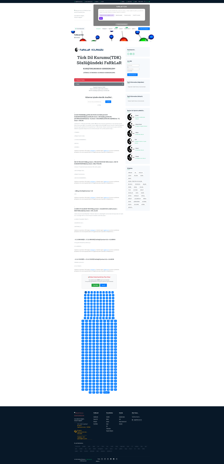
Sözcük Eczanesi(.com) (79, 415)
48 (106, 303)
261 (83, 366)
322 (86, 383)
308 (108, 378)
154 (94, 335)
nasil (90, 448)
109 (112, 321)
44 (94, 303)
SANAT (129, 178)
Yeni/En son (127, 28)
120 (115, 323)
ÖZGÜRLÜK (137, 184)
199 (112, 346)
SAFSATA (130, 207)
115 (97, 323)
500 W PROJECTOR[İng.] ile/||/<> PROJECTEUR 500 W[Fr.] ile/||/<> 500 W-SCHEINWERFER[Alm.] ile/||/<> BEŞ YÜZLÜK (96, 163)
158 (108, 335)
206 (101, 349)
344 (94, 389)
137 (104, 329)
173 (90, 341)
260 (115, 363)
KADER (142, 193)
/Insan (136, 115)
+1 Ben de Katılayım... (144, 28)
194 (94, 346)
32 (88, 301)
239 (112, 358)
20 (113, 295)
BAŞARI (144, 184)
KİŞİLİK (129, 204)
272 (86, 369)
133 (90, 329)
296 (101, 375)
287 (104, 372)
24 (94, 298)
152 (86, 335)
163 (90, 338)
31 (85, 301)
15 (97, 295)
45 (97, 303)
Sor (101, 18)
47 (103, 303)
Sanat (107, 421)
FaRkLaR (130, 172)
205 (97, 349)
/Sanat (137, 148)
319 (112, 381)
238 (108, 358)
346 (101, 389)
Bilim (107, 419)
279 (112, 369)
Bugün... (123, 1)
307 (104, 378)
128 (108, 326)
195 (97, 346)
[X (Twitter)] (102, 459)
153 (90, 335)
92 (88, 318)
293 (90, 375)
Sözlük (115, 28)
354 (101, 392)
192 (86, 346)
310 (115, 378)
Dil (107, 426)
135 (97, 329)
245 (97, 361)
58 (106, 306)
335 (97, 386)
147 (104, 332)
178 (108, 341)
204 (94, 349)
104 (94, 321)
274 (94, 369)
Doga (126, 448)
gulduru (120, 448)
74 (94, 312)
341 (83, 389)
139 (112, 329)
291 (83, 375)
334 (94, 386)
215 (97, 352)
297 (104, 375)
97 (103, 318)
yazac (89, 446)
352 (94, 392)
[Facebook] (105, 459)
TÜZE (129, 190)
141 (83, 332)
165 (97, 338)
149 (112, 332)
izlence (111, 448)
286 (101, 372)
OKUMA (141, 187)
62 (88, 309)
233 (90, 358)
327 (104, 383)
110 (115, 321)
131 (83, 329)
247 (104, 361)
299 (112, 375)
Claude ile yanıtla (127, 15)
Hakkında (95, 417)
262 (86, 366)
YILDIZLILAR (77, 446)
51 (85, 306)
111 (83, 323)
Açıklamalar (122, 417)
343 (90, 389)
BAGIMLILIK (109, 451)
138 (108, 329)
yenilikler (84, 446)
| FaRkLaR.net (89, 459)
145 (97, 332)
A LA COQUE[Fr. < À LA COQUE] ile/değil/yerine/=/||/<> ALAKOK (94, 259)
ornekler (80, 448)
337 (104, 386)
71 (85, 312)
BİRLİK (144, 198)
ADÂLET (130, 198)
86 (100, 315)
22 (88, 298)
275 (97, 369)
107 (104, 321)
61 (85, 309)
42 (88, 303)
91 (85, 318)
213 (90, 352)
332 (86, 386)
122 (86, 326)
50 (113, 303)
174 (94, 341)
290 (115, 372)
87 (103, 315)
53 (91, 306)
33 (91, 301)
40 (113, 301)
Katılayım (104, 28)
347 (104, 389)
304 (94, 378)
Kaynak (110, 28)
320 (115, 381)
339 (112, 386)
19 (110, 295)
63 (91, 309)
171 (83, 341)
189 (112, 343)
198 (108, 346)
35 (97, 301)
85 (97, 315)
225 (97, 355)
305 (97, 378)
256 (101, 363)
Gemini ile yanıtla (119, 15)
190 (115, 343)
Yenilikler (95, 424)
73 (91, 312)
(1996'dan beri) (82, 14)
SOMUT (142, 190)
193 (90, 346)
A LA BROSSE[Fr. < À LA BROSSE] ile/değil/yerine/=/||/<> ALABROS (95, 239)
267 (104, 366)
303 (90, 378)
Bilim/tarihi (92, 451)
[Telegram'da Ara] (114, 459)
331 (83, 386)
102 (86, 321)
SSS (120, 419)
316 (101, 381)
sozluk (112, 446)
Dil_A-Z (130, 448)
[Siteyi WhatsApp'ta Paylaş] (117, 459)
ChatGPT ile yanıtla (136, 15)
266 (101, 366)
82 (88, 315)
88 (106, 315)
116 (101, 323)
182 (86, 343)
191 (83, 346)
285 (97, 372)
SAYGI (137, 193)
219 (112, 352)
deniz (139, 448)
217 (104, 352)
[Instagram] (108, 459)
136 (101, 329)
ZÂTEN (129, 195)
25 (97, 298)
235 (97, 358)
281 (83, 372)
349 (112, 389)
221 (83, 355)
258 (108, 363)
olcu (86, 448)
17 (103, 295)
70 (113, 309)
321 (83, 383)
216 (101, 352)
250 (115, 361)
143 (90, 332)
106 (101, 321)
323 (90, 383)
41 (85, 303)
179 (112, 341)
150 (115, 332)
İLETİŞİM (135, 190)
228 (108, 355)
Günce (120, 28)
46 (100, 303)
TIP (132, 446)
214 (94, 352)
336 (101, 386)
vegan (94, 446)
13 (91, 295)
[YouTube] (111, 459)
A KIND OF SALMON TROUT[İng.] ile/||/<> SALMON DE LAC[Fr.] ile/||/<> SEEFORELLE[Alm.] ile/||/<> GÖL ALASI (95, 210)
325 (97, 383)
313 (90, 381)
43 (91, 303)
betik (97, 451)
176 (101, 341)
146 (101, 332)
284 (94, 372)
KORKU (143, 204)
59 (110, 306)
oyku (76, 448)
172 (86, 341)
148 (108, 332)
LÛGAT (129, 175)
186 (101, 343)
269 (112, 366)
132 (86, 329)
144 (94, 332)
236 (101, 358)
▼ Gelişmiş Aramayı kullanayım (121, 24)
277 (104, 369)
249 (112, 361)
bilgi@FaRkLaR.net (78, 1)
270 (115, 366)
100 (113, 318)
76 (100, 312)
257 (104, 363)
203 (90, 349)
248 (108, 361)
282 (86, 372)
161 (83, 338)
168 (108, 338)
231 (83, 358)
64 (94, 309)
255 (97, 363)
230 (115, 355)
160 (115, 335)
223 (90, 355)
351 (90, 392)
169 (112, 338)
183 (90, 343)
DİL (135, 172)
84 (94, 315)
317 (104, 381)
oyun (146, 446)
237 (104, 358)
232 (86, 358)
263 (90, 366)
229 (112, 355)
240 (115, 358)
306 (101, 378)
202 (86, 349)
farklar (143, 448)
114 (94, 323)
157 (104, 335)
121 (83, 326)
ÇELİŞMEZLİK (138, 198)
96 (100, 318)
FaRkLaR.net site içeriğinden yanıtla (107, 15)
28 (106, 298)
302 (86, 378)
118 (108, 323)
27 (103, 298)
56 (100, 306)
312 (86, 381)
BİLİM (142, 175)
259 (112, 363)
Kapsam (96, 1)
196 (101, 346)
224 (94, 355)
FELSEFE (136, 175)
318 (108, 381)
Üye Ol (103, 285)
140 (115, 329)
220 (115, 352)
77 (103, 312)
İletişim (95, 421)
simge (117, 446)
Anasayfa (98, 28)
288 (108, 372)
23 (91, 298)
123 (90, 326)
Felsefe (107, 417)
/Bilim (136, 132)
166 (101, 338)
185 (97, 343)
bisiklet (76, 451)
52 (88, 306)
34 (94, 301)
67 (103, 309)
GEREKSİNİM (137, 201)
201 (83, 349)
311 (83, 381)
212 (86, 352)
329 (112, 383)
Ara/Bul (108, 101)
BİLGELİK (130, 184)
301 (83, 378)
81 (85, 315)
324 (94, 383)
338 (108, 386)
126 (101, 326)
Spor (107, 424)
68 (106, 309)
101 (83, 321)
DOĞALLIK (130, 193)
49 (110, 303)
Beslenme (103, 451)
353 (97, 392)
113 (90, 323)
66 (100, 309)
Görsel (102, 1)
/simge (137, 156)
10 (112, 292)
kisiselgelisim (100, 448)
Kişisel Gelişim (109, 430)
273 (90, 369)
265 (97, 366)
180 (115, 341)
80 (113, 312)
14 (94, 295)
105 (97, 321)
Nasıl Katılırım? (123, 421)
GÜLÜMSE (136, 204)
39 (110, 301)
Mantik (94, 448)
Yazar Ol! (95, 419)
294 (94, 375)
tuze (98, 446)
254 (94, 363)
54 (94, 306)
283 (90, 372)
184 (94, 343)
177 (104, 341)
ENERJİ (129, 187)
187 (104, 343)
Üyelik (135, 1)
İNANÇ (135, 187)
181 (83, 343)
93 (91, 318)
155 (97, 335)
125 (97, 326)
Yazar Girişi (129, 1)
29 (110, 298)
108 (108, 321)
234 (94, 358)
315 (97, 381)
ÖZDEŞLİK (136, 195)
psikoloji (136, 446)
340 (115, 386)
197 (104, 346)
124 (94, 326)
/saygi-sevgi (138, 124)
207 (104, 349)
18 (106, 295)
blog (141, 446)
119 (112, 323)
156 (101, 335)
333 (90, 386)
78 (106, 312)
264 (94, 366)
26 (100, 298)
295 (97, 375)
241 (83, 361)
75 (97, 312)
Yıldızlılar (108, 428)
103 (90, 321)
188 (108, 343)
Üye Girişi (95, 285)
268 (108, 366)
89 (110, 315)
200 (115, 346)
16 (100, 295)
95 (97, 318)
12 (88, 295)
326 (101, 383)
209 (112, 349)
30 (113, 298)
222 (86, 355)
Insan (116, 448)
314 (94, 381)
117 (104, 323)
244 (94, 361)
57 (103, 306)
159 (112, 335)
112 (86, 323)
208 (108, 349)
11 (85, 295)
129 (112, 326)
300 (115, 375)
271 (83, 369)
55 (97, 306)
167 (104, 338)
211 (83, 352)
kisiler (106, 448)
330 (115, 383)
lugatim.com (106, 150)
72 (88, 312)
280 (115, 369)
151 (83, 335)
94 (94, 318)
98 (106, 318)
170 (115, 338)
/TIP (136, 139)
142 (86, 332)
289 (112, 372)
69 (110, 309)
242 (86, 361)
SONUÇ (143, 195)
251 (83, 363)
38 (106, 301)
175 (97, 341)
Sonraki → (106, 392)
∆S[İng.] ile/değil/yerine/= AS (84, 191)
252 (86, 363)
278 (108, 369)
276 (101, 369)
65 (97, 309)
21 (85, 298)
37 (103, 301)
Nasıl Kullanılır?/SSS (89, 1)
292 (86, 375)
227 (104, 355)
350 (115, 389)
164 (94, 338)
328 (108, 383)
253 (90, 363)
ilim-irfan (86, 451)
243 (90, 361)
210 (115, 349)
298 (108, 375)
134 (94, 329)
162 (86, 338)
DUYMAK (144, 201)
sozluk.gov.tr (92, 150)
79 (110, 312)
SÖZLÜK (141, 172)
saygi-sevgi (122, 446)
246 (101, 361)
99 (109, 318)
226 (101, 355)
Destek (120, 424)
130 (115, 326)
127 (104, 326)
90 (113, 315)
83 (91, 315)
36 (100, 301)
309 (112, 378)
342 (86, 389)
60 (113, 306)
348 (108, 389)
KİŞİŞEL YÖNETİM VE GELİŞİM (135, 181)
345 (97, 389)
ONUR (129, 201)
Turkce (102, 446)
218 (108, 352)
